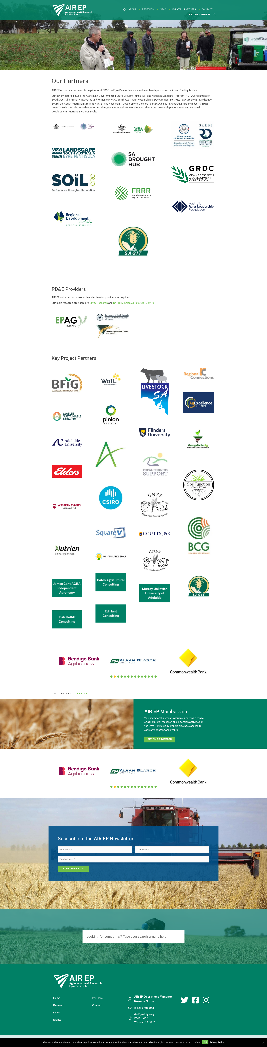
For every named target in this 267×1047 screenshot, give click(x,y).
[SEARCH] (180, 936)
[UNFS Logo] (154, 560)
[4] (110, 613)
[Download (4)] (73, 153)
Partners (97, 998)
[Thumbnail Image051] (110, 455)
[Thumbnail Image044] (110, 497)
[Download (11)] (112, 326)
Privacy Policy (217, 1042)
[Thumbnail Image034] (198, 536)
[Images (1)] (198, 586)
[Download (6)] (192, 174)
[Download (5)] (73, 183)
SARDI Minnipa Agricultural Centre (133, 302)
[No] (263, 1042)
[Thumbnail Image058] (110, 379)
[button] (139, 9)
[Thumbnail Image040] (154, 534)
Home (56, 998)
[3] (154, 593)
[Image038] (198, 485)
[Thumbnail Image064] (154, 391)
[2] (67, 588)
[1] (110, 582)
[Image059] (198, 373)
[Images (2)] (154, 505)
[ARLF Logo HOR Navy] (192, 206)
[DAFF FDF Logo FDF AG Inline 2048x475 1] (73, 126)
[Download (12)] (71, 321)
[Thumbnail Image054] (154, 432)
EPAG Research (99, 302)
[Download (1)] (192, 135)
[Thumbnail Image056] (110, 416)
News (56, 1012)
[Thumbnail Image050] (198, 441)
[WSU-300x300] (67, 506)
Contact (97, 1005)
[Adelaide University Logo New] (67, 442)
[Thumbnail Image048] (154, 464)
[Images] (67, 550)
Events (57, 1019)
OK (205, 1042)
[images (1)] (133, 241)
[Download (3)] (133, 159)
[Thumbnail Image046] (67, 471)
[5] (67, 619)
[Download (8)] (133, 193)
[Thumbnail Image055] (198, 402)
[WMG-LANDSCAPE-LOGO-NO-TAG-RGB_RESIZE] (110, 556)
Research (58, 1005)
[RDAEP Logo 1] (73, 220)
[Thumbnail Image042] (110, 533)
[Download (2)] (133, 128)
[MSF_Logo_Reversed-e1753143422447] (67, 416)
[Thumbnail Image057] (67, 383)
